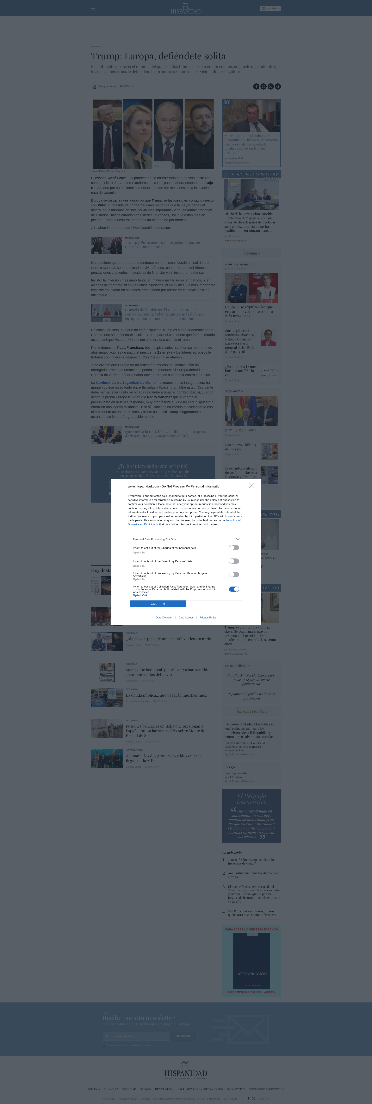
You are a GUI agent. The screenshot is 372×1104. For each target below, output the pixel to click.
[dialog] (186, 552)
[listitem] (186, 539)
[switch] (234, 547)
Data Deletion (164, 617)
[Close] (253, 486)
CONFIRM (158, 603)
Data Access (186, 617)
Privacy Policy (208, 617)
